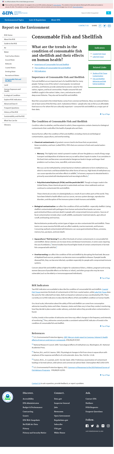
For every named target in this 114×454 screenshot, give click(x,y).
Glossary (7, 124)
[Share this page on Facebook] (100, 26)
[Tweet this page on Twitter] (104, 26)
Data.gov (58, 399)
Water (6, 52)
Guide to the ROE (10, 43)
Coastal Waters (10, 68)
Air (5, 47)
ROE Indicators (40, 71)
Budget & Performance (32, 408)
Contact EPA (91, 399)
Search (108, 12)
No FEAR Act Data (30, 424)
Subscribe (58, 424)
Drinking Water (10, 71)
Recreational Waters (12, 75)
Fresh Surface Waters (12, 56)
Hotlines (89, 403)
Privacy (26, 429)
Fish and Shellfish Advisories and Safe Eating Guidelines (99, 81)
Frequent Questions (11, 108)
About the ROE (9, 39)
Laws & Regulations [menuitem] (37, 20)
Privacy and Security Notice (34, 433)
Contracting (28, 412)
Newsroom (58, 412)
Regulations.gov (61, 420)
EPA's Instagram (108, 425)
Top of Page (106, 114)
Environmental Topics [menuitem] (14, 20)
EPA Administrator (31, 403)
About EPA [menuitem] (55, 20)
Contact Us (84, 25)
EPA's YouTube (97, 425)
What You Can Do (10, 120)
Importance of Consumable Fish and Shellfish (51, 64)
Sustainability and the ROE (14, 116)
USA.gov (57, 429)
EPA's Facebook (87, 425)
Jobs (56, 408)
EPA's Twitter (92, 425)
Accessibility (28, 399)
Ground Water (10, 60)
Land (6, 85)
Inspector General (62, 403)
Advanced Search (10, 103)
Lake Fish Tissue (98, 57)
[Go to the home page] (7, 13)
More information (78, 7)
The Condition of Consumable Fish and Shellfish (52, 68)
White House (59, 433)
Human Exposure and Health (12, 90)
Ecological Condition (12, 95)
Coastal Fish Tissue (99, 54)
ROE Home (8, 35)
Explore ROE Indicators (13, 99)
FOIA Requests (92, 408)
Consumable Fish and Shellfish (13, 80)
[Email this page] (109, 26)
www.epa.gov (57, 5)
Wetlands (8, 64)
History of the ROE (11, 112)
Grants (26, 416)
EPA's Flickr (103, 425)
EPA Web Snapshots (31, 420)
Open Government (62, 416)
